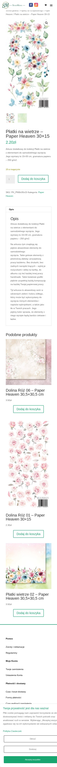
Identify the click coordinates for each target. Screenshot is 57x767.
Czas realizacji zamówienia (19, 703)
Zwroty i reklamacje (15, 647)
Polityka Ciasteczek (12, 731)
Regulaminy (11, 653)
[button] (46, 23)
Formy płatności (13, 697)
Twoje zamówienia (14, 669)
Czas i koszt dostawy (16, 691)
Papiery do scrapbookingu (31, 10)
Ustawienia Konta (14, 675)
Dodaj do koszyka (33, 178)
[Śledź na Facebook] (31, 5)
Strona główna (12, 10)
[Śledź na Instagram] (36, 5)
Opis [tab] (11, 209)
